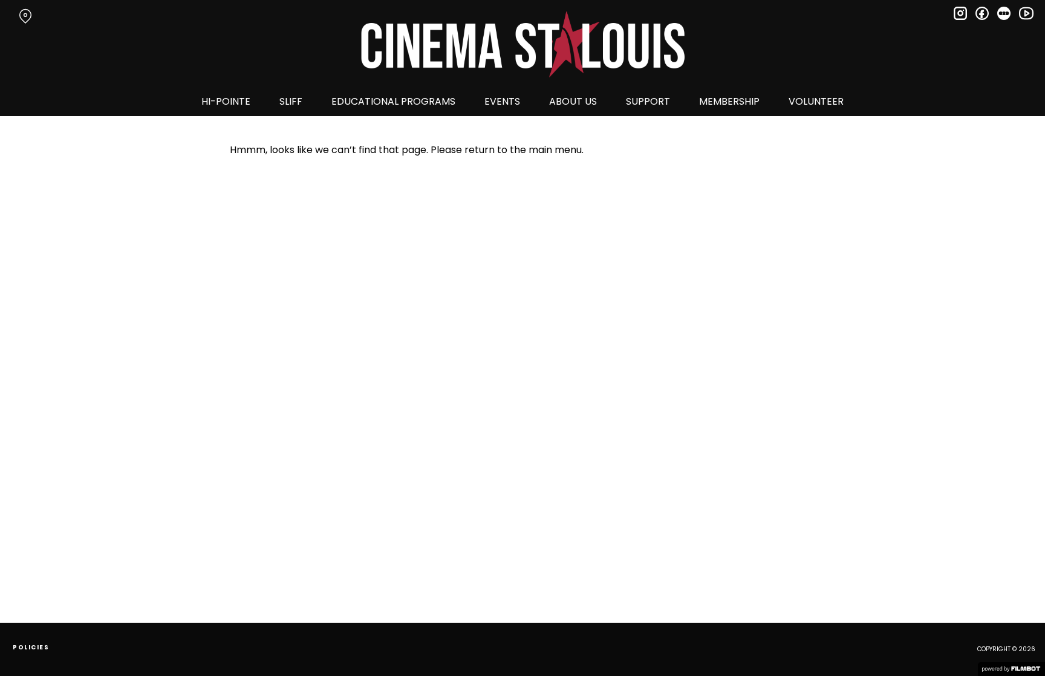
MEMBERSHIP (729, 101)
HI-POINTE (225, 101)
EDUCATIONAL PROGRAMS (393, 101)
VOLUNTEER (816, 101)
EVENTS (502, 101)
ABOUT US (573, 101)
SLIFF (290, 101)
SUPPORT (648, 101)
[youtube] (1025, 13)
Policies (31, 647)
